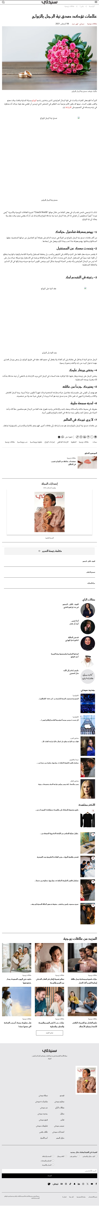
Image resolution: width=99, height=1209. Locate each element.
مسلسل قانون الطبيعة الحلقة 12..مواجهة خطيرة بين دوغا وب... (57, 763)
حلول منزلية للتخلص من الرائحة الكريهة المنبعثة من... (59, 833)
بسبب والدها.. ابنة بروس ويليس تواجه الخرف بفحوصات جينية (58, 784)
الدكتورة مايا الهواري (72, 640)
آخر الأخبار (44, 1138)
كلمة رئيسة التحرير (52, 551)
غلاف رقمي (43, 1132)
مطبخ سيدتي (59, 1102)
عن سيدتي (44, 1108)
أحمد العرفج (75, 657)
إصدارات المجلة (50, 484)
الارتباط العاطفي (62, 442)
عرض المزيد (49, 1032)
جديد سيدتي (88, 690)
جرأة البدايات (91, 583)
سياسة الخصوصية (81, 1197)
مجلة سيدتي (43, 1096)
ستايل (62, 1114)
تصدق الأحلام (91, 572)
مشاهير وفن (73, 1156)
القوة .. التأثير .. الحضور (88, 561)
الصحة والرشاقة (46, 1156)
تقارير (62, 1120)
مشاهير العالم (75, 781)
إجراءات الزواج (50, 442)
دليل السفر (60, 1138)
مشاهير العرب (74, 738)
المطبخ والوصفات (46, 1161)
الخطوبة (73, 442)
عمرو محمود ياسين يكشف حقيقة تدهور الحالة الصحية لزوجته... (54, 904)
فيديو (62, 1096)
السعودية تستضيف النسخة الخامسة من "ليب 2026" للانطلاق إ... (58, 698)
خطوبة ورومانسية (36, 442)
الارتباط (68, 107)
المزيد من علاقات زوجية (80, 939)
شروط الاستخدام (93, 1197)
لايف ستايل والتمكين (89, 1156)
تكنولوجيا (76, 695)
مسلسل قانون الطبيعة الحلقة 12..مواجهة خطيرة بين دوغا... (56, 880)
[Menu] (96, 2)
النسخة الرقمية (49, 538)
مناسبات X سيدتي (41, 1102)
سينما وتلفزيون (74, 759)
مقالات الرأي (88, 600)
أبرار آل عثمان (74, 623)
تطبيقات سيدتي (42, 1126)
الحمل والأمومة (46, 1165)
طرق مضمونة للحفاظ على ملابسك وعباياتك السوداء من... (56, 810)
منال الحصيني (74, 673)
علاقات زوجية (92, 24)
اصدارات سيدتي (58, 1132)
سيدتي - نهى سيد (78, 24)
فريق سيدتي (43, 1120)
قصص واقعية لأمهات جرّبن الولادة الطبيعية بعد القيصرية (57, 857)
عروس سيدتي (59, 1126)
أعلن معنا (71, 1197)
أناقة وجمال (60, 1156)
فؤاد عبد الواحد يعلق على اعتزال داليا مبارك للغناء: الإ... (60, 741)
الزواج (34, 100)
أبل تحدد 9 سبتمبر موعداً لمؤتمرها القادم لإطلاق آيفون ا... (59, 720)
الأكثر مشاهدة (87, 805)
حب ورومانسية (22, 442)
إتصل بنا (64, 1197)
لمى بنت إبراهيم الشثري (71, 607)
